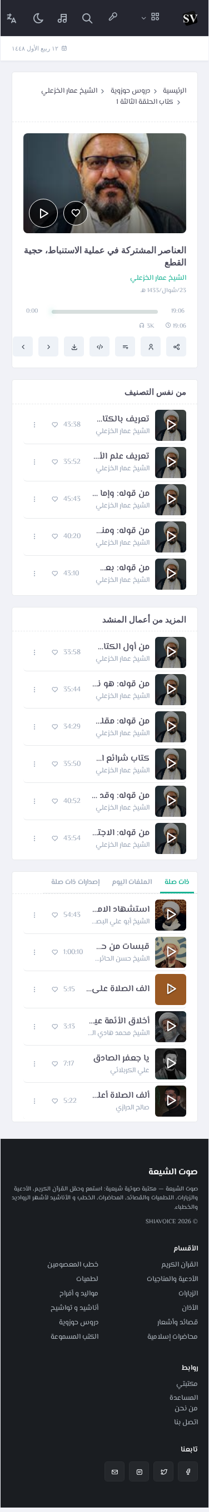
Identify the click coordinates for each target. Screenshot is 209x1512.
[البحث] (87, 18)
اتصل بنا (186, 1422)
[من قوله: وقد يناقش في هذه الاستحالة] (23, 346)
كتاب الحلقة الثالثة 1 (144, 102)
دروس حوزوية (130, 91)
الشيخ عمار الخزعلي (69, 91)
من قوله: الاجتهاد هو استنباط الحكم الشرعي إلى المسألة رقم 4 (121, 833)
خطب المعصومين (72, 1264)
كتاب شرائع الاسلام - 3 (121, 759)
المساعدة (184, 1398)
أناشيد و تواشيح (74, 1308)
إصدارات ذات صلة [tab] (75, 882)
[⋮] (34, 425)
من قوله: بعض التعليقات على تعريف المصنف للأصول (120, 568)
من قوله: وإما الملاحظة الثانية (121, 494)
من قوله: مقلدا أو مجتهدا (121, 722)
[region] (104, 1008)
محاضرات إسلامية (172, 1337)
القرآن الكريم (179, 1264)
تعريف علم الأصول (121, 457)
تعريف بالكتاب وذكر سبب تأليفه (121, 419)
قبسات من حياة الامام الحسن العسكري (122, 947)
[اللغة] (11, 18)
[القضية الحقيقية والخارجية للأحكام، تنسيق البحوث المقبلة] (48, 346)
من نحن (186, 1408)
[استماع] (43, 213)
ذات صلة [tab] (177, 882)
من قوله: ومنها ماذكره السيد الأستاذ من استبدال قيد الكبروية (121, 531)
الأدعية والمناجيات (172, 1279)
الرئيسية (174, 91)
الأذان (190, 1308)
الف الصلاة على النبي (118, 989)
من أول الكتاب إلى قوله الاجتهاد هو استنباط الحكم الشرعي (121, 647)
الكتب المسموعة (74, 1337)
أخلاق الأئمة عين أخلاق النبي (118, 1021)
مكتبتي (187, 1384)
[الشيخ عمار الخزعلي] (151, 346)
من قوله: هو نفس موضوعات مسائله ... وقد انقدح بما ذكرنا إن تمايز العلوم (121, 684)
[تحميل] (74, 346)
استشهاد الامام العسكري (121, 910)
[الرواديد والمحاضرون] (112, 18)
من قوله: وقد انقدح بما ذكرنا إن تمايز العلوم (121, 796)
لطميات (87, 1279)
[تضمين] (99, 346)
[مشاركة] (176, 346)
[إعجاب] (75, 213)
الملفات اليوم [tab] (132, 882)
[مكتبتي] (62, 18)
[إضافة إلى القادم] (125, 346)
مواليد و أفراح (78, 1293)
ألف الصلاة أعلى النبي (119, 1096)
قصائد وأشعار (177, 1322)
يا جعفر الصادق (121, 1059)
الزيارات (188, 1293)
